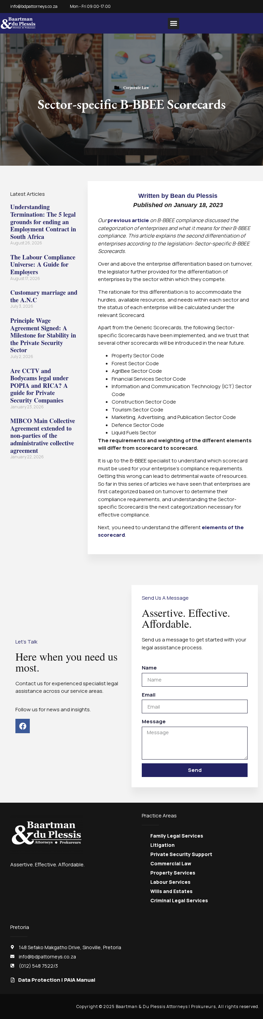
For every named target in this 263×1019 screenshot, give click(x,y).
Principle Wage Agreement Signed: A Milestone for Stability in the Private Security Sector (43, 335)
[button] (173, 23)
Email (148, 694)
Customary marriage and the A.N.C (43, 296)
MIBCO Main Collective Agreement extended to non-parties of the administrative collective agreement (42, 435)
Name (149, 667)
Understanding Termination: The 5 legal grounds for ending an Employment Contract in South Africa (43, 221)
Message (154, 721)
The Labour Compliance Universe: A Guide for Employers (42, 264)
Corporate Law (136, 87)
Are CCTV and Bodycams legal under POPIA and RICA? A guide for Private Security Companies (39, 385)
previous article (128, 220)
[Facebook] (22, 726)
